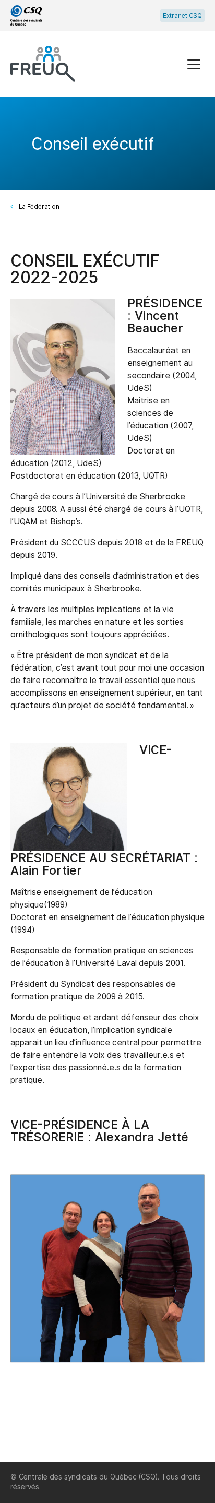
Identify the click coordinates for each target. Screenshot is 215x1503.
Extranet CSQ (182, 15)
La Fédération (39, 206)
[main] (107, 779)
